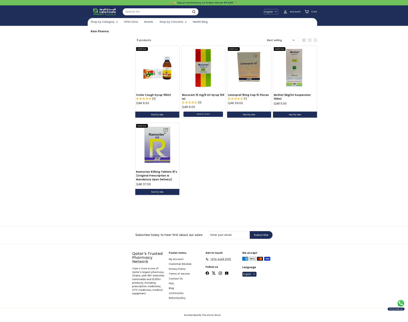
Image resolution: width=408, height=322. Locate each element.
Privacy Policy (177, 269)
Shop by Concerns (172, 21)
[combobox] (160, 11)
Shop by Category (103, 21)
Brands (148, 21)
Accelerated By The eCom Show (202, 315)
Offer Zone (131, 21)
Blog (171, 288)
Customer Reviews (180, 264)
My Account (176, 259)
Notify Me (157, 114)
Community (176, 293)
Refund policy (177, 298)
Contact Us (176, 278)
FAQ (171, 283)
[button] (190, 102)
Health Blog (200, 21)
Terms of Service (179, 273)
